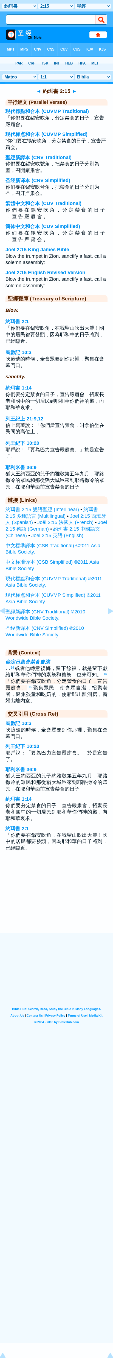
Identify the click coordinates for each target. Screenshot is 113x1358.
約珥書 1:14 (18, 388)
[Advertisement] (56, 899)
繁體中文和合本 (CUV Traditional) (43, 203)
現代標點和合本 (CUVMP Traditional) (47, 111)
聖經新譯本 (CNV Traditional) (38, 157)
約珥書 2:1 (17, 321)
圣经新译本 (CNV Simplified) (37, 180)
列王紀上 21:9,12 (24, 419)
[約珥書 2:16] (106, 623)
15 (105, 673)
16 (30, 687)
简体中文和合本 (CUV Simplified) (42, 226)
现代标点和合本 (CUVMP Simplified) (46, 134)
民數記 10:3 (18, 352)
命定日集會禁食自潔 (27, 662)
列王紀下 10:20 (22, 443)
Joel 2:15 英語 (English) (57, 535)
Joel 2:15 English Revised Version (45, 272)
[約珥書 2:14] (7, 623)
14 (12, 667)
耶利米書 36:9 (20, 467)
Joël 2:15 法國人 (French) (65, 522)
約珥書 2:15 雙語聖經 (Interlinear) (42, 509)
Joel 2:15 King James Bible (37, 249)
